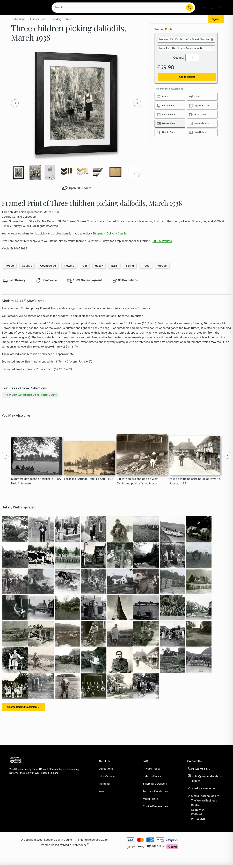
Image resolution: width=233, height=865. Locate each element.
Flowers (69, 265)
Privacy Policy (151, 768)
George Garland (49, 395)
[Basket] (211, 7)
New (69, 19)
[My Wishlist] (203, 7)
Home (7, 395)
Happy (99, 265)
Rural (114, 265)
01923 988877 (200, 768)
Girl (84, 265)
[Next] (137, 103)
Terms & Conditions (155, 791)
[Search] (189, 7)
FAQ (145, 761)
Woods (162, 265)
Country (27, 265)
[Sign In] (220, 7)
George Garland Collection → (23, 707)
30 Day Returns (162, 241)
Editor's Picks (38, 19)
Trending (56, 19)
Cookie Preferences (155, 806)
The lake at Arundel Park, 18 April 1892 (88, 479)
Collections (18, 19)
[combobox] (119, 7)
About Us (104, 761)
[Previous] (15, 103)
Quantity (178, 57)
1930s (9, 265)
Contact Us (194, 761)
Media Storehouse (75, 845)
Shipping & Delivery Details (109, 233)
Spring (130, 265)
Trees (145, 265)
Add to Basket (187, 76)
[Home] (28, 7)
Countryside (48, 265)
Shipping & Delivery (155, 783)
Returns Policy (152, 776)
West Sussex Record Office (25, 395)
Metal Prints (150, 798)
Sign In (215, 19)
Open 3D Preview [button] (79, 188)
